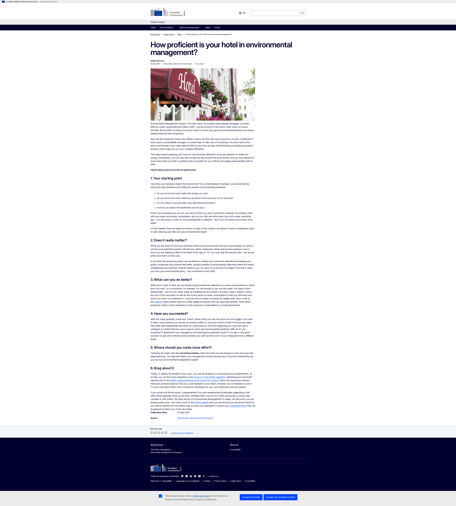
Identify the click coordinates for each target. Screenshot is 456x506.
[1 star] (151, 432)
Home (153, 27)
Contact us (213, 476)
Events (217, 27)
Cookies (206, 481)
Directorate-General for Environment (195, 418)
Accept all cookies (251, 497)
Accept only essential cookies (280, 497)
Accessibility (235, 449)
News (208, 27)
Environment (155, 34)
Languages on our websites (188, 481)
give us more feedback (183, 433)
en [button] (244, 13)
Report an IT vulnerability (161, 481)
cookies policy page (200, 496)
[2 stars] (153, 432)
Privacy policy (220, 481)
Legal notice (235, 481)
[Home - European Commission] (170, 12)
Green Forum (169, 34)
